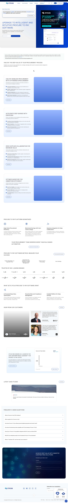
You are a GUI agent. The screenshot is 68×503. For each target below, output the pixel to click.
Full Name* (37, 460)
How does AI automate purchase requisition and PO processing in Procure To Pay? (21, 427)
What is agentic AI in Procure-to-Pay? (12, 419)
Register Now (41, 0)
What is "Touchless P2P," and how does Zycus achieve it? (16, 439)
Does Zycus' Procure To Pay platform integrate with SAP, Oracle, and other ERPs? (21, 431)
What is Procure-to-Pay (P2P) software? (13, 415)
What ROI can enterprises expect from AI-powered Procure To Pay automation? (20, 435)
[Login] (51, 3)
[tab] (34, 415)
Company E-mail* (39, 466)
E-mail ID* (48, 488)
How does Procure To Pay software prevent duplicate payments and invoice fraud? (21, 423)
